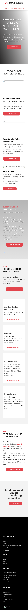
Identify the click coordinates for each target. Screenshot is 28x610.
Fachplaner (5, 579)
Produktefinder (6, 577)
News (4, 561)
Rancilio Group (6, 550)
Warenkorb (5, 559)
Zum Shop (11, 188)
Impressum (5, 541)
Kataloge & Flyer (7, 581)
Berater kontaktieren (12, 414)
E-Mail (4, 601)
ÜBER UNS (14, 47)
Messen (5, 563)
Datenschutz (6, 543)
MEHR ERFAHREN (12, 113)
